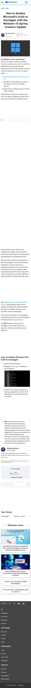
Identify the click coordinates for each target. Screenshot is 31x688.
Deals (2, 650)
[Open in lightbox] (15, 183)
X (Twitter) (14, 603)
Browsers (4, 672)
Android (3, 635)
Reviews (3, 669)
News (7, 8)
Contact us (21, 685)
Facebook (9, 603)
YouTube (19, 603)
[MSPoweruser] (11, 2)
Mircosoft (4, 632)
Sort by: (16, 516)
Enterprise (4, 617)
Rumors (3, 654)
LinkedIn (23, 603)
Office (3, 642)
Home (2, 8)
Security (3, 623)
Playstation (4, 660)
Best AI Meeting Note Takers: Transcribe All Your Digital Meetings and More (15, 573)
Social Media (5, 676)
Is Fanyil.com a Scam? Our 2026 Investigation (15, 583)
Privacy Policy (11, 685)
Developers (4, 613)
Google (3, 639)
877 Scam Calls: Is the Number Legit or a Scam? (15, 591)
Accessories (5, 657)
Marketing (4, 620)
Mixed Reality (5, 679)
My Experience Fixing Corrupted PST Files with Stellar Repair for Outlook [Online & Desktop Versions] (15, 548)
